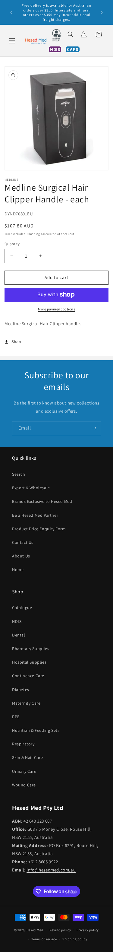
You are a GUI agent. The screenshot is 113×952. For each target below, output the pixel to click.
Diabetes (20, 689)
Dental (18, 635)
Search (18, 474)
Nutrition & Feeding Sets (35, 730)
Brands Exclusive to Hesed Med (42, 501)
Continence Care (28, 675)
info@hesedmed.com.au (51, 870)
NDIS (16, 621)
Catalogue (22, 607)
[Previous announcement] (11, 12)
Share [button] (17, 341)
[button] (12, 40)
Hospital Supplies (29, 662)
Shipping (33, 234)
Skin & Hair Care (27, 757)
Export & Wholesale (31, 487)
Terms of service (44, 939)
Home (18, 569)
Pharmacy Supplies (30, 648)
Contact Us (22, 542)
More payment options (56, 309)
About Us (21, 556)
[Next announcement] (101, 12)
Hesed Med (35, 930)
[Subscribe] (94, 428)
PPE (16, 716)
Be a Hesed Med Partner (35, 515)
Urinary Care (24, 771)
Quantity (12, 243)
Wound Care (24, 785)
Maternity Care (26, 703)
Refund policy (60, 930)
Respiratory (23, 744)
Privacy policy (88, 930)
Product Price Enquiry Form (39, 529)
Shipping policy (74, 939)
